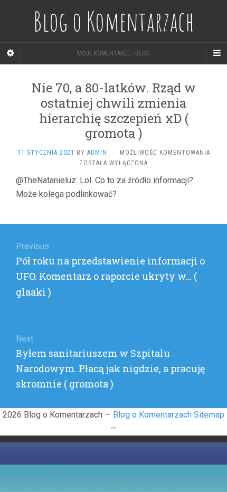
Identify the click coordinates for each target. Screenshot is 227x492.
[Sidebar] (10, 53)
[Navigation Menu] (216, 53)
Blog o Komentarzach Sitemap (168, 415)
